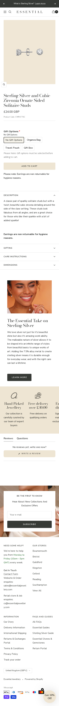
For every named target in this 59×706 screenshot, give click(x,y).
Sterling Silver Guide (43, 633)
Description (11, 195)
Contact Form (11, 574)
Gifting (8, 248)
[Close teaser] (42, 689)
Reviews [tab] (8, 439)
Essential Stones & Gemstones (42, 640)
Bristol (36, 556)
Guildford (37, 562)
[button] (49, 696)
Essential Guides (41, 627)
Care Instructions (15, 256)
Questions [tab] (22, 439)
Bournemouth (40, 550)
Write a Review (36, 454)
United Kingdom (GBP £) (16, 670)
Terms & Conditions (14, 648)
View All (37, 590)
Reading (37, 579)
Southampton (40, 584)
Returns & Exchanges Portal (15, 640)
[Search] (10, 12)
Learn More (19, 377)
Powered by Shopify (34, 679)
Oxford (36, 573)
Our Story (9, 621)
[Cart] (53, 12)
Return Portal (40, 648)
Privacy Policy (11, 654)
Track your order (12, 659)
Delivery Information (14, 627)
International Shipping (15, 633)
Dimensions (10, 265)
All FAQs (37, 621)
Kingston (37, 567)
